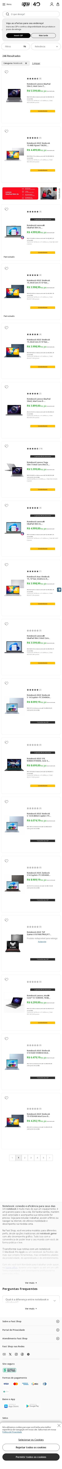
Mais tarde (43, 35)
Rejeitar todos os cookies (31, 1447)
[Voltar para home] (31, 4)
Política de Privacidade (12, 1432)
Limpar (36, 63)
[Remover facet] (26, 63)
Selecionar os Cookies (30, 1439)
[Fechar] (59, 1426)
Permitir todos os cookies (31, 1457)
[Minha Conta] (52, 4)
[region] (31, 1446)
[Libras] (59, 590)
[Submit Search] (7, 14)
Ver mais (31, 1308)
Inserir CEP (18, 35)
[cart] (58, 4)
